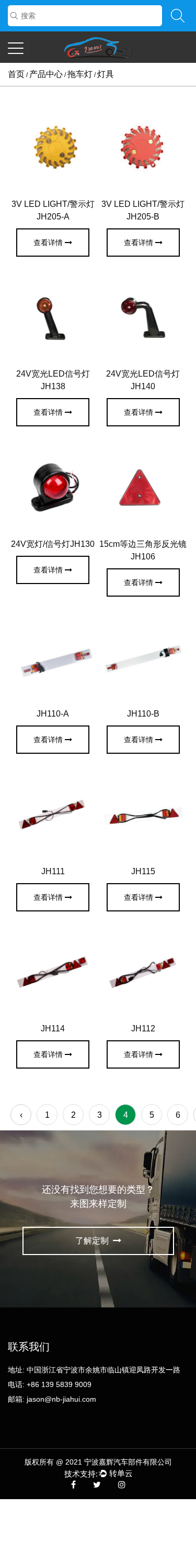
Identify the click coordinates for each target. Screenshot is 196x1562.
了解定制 (93, 1240)
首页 (16, 74)
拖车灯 (80, 74)
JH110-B (143, 713)
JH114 (53, 1028)
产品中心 (46, 74)
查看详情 (48, 242)
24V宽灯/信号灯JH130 (53, 544)
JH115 (143, 871)
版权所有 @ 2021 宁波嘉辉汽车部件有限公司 (98, 1462)
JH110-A (53, 713)
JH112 (143, 1028)
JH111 (53, 871)
